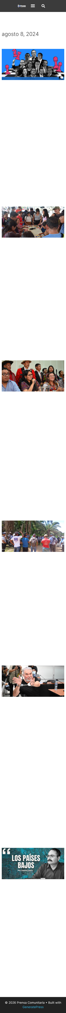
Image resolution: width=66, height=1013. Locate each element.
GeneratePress (33, 1007)
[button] (33, 5)
